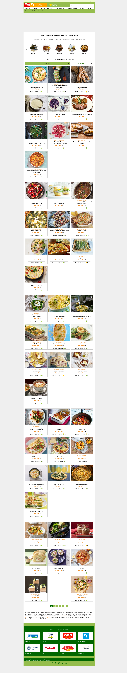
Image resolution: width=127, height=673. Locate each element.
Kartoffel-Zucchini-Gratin (82, 484)
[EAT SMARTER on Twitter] (62, 663)
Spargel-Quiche (82, 258)
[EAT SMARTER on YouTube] (66, 663)
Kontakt (42, 659)
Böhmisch (59, 53)
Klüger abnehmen (60, 8)
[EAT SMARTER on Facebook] (52, 663)
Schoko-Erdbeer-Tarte (36, 203)
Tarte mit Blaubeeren (59, 114)
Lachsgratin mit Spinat (36, 258)
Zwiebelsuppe (63, 615)
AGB (46, 659)
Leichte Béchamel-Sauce (36, 114)
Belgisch (46, 53)
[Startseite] (35, 5)
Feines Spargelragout (59, 568)
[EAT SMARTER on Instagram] (59, 663)
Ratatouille (82, 429)
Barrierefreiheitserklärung (32, 660)
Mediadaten (41, 660)
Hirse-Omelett (36, 371)
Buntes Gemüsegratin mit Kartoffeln (59, 258)
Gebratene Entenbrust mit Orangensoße (82, 114)
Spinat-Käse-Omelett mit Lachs (36, 484)
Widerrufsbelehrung (77, 659)
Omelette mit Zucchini (36, 285)
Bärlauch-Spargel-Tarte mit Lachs (36, 143)
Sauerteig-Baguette (82, 87)
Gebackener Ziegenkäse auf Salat (82, 343)
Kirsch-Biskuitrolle (59, 371)
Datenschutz (56, 659)
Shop (89, 8)
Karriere (33, 659)
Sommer (28, 8)
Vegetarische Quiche (82, 230)
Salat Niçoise (82, 595)
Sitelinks (37, 659)
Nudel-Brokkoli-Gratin (59, 316)
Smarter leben (72, 8)
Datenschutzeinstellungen (66, 659)
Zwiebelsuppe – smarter (36, 398)
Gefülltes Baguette (36, 568)
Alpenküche (34, 53)
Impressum (50, 659)
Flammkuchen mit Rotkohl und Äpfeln (59, 230)
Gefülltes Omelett (36, 457)
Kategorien (47, 660)
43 (66, 606)
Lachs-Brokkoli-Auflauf (36, 343)
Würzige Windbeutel (59, 203)
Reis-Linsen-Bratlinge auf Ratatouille (82, 457)
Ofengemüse (59, 429)
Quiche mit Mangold (59, 484)
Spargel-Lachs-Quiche (59, 457)
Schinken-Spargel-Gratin (36, 511)
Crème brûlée (47, 617)
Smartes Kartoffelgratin (59, 343)
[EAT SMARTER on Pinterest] (55, 663)
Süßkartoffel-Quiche (36, 230)
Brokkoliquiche (36, 541)
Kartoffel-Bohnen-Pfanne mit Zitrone (82, 316)
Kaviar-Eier (36, 595)
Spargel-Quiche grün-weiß (36, 87)
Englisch (84, 53)
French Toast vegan (82, 371)
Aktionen (82, 8)
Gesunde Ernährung (46, 8)
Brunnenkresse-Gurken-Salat (59, 541)
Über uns (28, 659)
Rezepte (35, 8)
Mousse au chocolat (82, 541)
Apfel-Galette (82, 568)
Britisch (72, 53)
